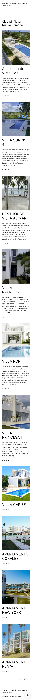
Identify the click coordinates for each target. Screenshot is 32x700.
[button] (27, 695)
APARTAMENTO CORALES (15, 556)
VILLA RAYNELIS (10, 289)
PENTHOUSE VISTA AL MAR (14, 216)
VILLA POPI (11, 361)
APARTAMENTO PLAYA (15, 664)
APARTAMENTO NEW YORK (15, 610)
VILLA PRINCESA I (12, 435)
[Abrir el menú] (3, 9)
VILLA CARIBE (14, 504)
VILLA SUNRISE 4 (15, 142)
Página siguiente (24, 679)
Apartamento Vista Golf (13, 70)
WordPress (18, 696)
